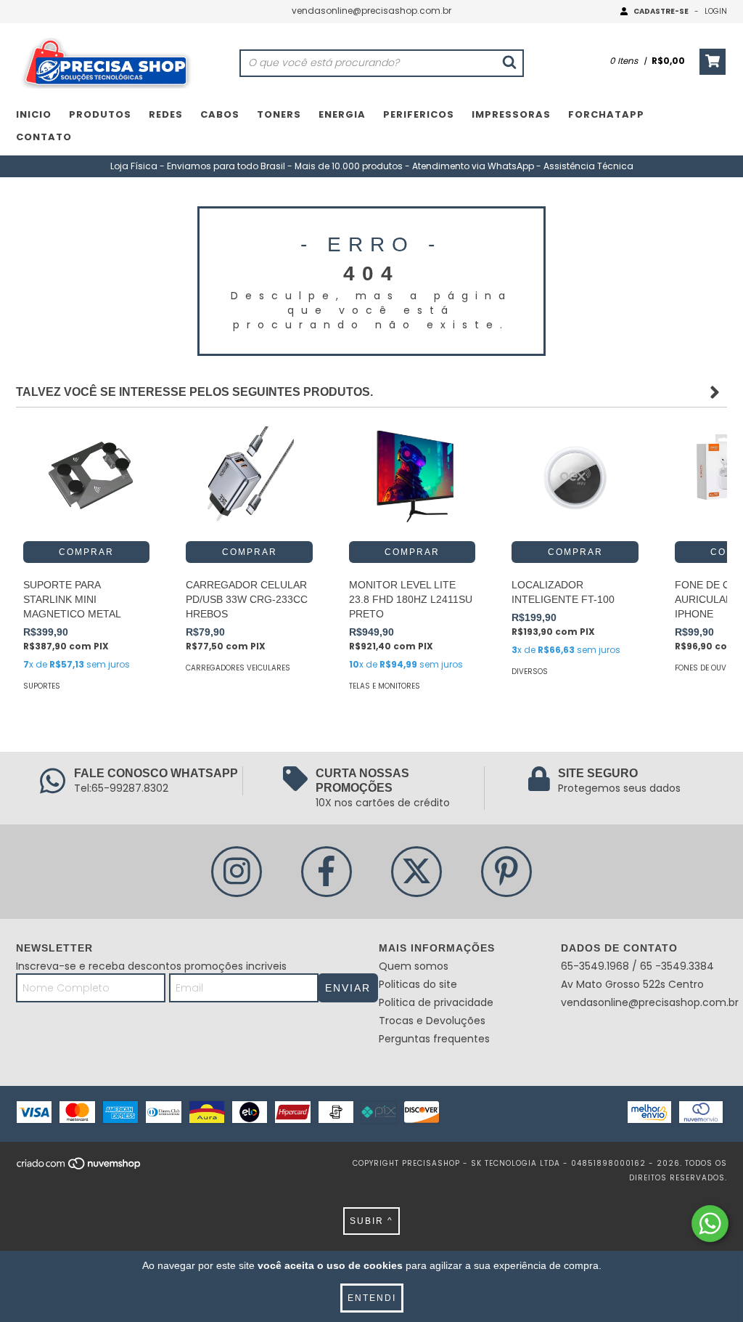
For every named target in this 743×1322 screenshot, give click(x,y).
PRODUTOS (100, 114)
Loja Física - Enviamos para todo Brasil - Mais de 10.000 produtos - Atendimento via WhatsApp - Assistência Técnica (371, 166)
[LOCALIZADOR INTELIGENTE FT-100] (575, 478)
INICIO (34, 114)
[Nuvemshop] (79, 1168)
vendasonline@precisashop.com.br (371, 10)
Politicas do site (418, 984)
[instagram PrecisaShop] (236, 871)
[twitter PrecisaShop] (416, 871)
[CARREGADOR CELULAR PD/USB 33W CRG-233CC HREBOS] (249, 478)
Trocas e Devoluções (432, 1020)
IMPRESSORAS (511, 114)
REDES (166, 114)
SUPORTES (41, 686)
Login (716, 11)
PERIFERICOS (418, 114)
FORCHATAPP (606, 114)
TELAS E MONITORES (384, 686)
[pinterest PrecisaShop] (506, 871)
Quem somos (413, 966)
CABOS (219, 114)
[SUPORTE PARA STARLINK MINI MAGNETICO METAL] (86, 478)
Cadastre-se (661, 11)
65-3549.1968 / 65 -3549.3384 (637, 966)
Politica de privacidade (436, 1002)
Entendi (372, 1298)
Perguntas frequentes (434, 1038)
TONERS (279, 114)
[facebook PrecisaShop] (326, 871)
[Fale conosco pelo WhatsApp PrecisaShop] (709, 1223)
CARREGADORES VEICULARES (238, 667)
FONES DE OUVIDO (707, 667)
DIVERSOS (530, 671)
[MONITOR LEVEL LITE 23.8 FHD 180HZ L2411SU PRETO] (412, 478)
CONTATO (44, 137)
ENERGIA (342, 114)
